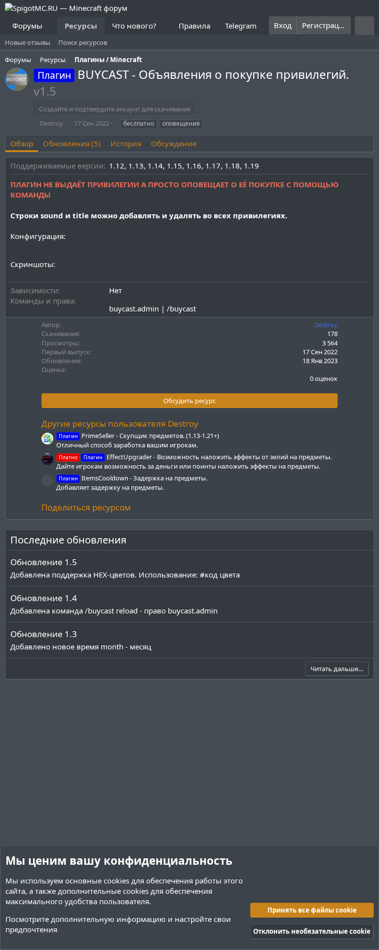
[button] (50, 26)
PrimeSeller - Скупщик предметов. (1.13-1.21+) (139, 435)
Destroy (51, 123)
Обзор (21, 143)
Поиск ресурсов (82, 42)
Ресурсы (81, 26)
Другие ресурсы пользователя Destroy (119, 423)
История (126, 143)
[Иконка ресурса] (47, 480)
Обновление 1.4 (43, 598)
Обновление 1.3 (43, 634)
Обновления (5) (72, 143)
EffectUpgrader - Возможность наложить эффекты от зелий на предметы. (195, 456)
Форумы (27, 26)
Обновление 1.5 (43, 562)
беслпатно (138, 123)
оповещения (181, 123)
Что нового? (134, 26)
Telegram (241, 26)
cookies (116, 880)
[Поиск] (364, 25)
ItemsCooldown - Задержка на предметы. (133, 478)
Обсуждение (173, 143)
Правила (194, 26)
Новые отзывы (27, 42)
